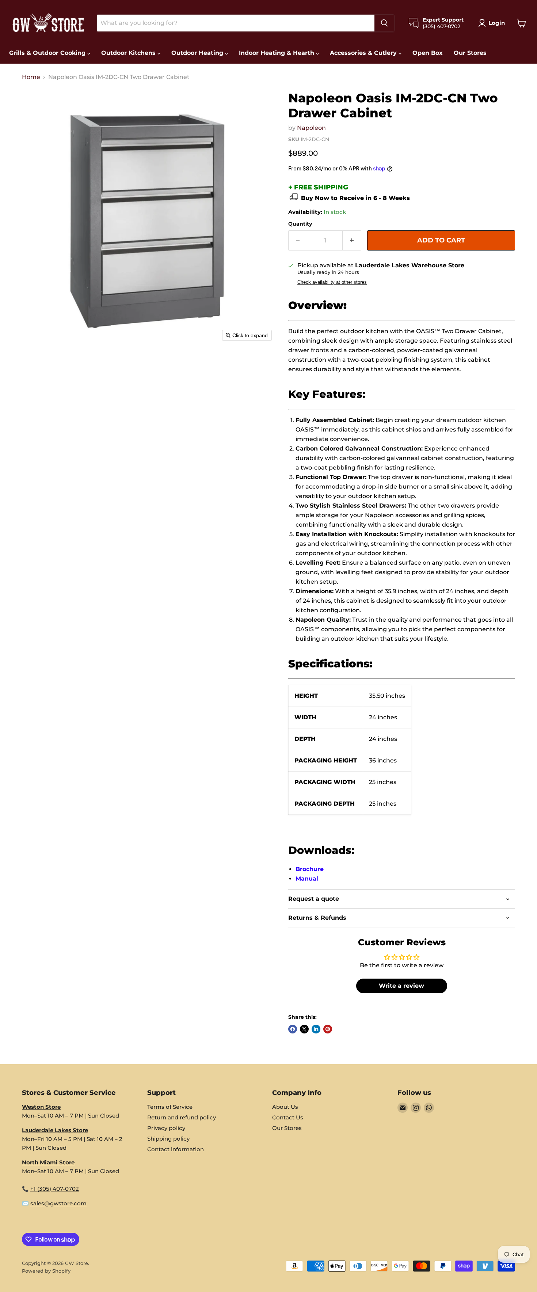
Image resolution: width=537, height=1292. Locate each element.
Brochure (310, 869)
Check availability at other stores (332, 282)
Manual (307, 878)
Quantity (300, 224)
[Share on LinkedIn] (316, 1029)
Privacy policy (166, 1128)
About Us (285, 1106)
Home (31, 77)
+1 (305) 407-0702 (54, 1188)
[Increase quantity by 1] (352, 240)
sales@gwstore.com (58, 1203)
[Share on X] (304, 1029)
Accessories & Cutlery (364, 52)
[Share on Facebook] (292, 1029)
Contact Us (287, 1117)
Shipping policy (168, 1138)
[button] (493, 23)
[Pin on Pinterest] (327, 1029)
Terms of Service (170, 1106)
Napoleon (311, 127)
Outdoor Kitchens (129, 52)
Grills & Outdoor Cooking (48, 52)
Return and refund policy (181, 1117)
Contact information (175, 1149)
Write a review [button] (401, 985)
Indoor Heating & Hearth (277, 52)
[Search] (384, 23)
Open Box (427, 52)
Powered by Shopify (46, 1271)
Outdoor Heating (198, 52)
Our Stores (470, 52)
